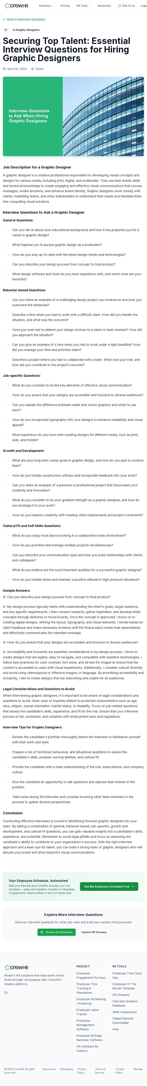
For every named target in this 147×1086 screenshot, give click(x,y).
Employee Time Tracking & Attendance (86, 988)
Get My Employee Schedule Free (107, 886)
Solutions (45, 5)
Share (39, 69)
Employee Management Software (85, 1025)
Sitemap (138, 1069)
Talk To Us (128, 5)
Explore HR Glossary (94, 932)
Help (115, 1029)
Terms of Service (100, 1071)
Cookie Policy (120, 1071)
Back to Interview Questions (26, 19)
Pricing (65, 5)
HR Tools (82, 5)
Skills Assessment (124, 1012)
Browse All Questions (59, 932)
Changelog (66, 1069)
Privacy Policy (81, 1071)
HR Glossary (121, 995)
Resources (104, 5)
